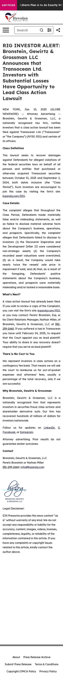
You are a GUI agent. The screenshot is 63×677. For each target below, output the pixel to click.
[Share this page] (58, 30)
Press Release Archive (37, 657)
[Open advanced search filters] (49, 30)
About (16, 657)
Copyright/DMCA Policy (21, 671)
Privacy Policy (48, 671)
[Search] (41, 30)
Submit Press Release (18, 664)
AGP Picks (8, 5)
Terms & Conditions (46, 664)
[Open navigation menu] (6, 30)
